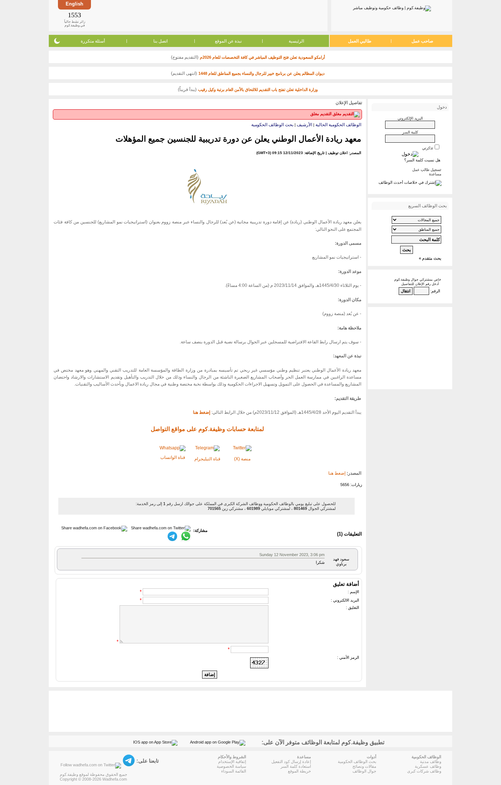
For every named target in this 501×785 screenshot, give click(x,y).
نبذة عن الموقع (228, 41)
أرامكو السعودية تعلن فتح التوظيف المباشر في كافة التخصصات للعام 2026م (262, 57)
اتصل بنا (160, 41)
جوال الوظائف (364, 771)
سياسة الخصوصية (231, 766)
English (74, 4)
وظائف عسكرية (428, 766)
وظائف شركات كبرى (424, 771)
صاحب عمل (422, 41)
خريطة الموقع (299, 771)
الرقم (435, 291)
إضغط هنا (336, 473)
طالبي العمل (360, 41)
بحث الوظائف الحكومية (272, 124)
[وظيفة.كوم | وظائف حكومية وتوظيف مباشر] (392, 7)
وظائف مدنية (430, 761)
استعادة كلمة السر (296, 766)
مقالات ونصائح (364, 766)
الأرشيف (304, 124)
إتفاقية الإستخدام (232, 761)
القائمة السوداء (233, 771)
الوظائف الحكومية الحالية (338, 124)
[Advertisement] (209, 15)
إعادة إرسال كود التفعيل (291, 761)
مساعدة (435, 174)
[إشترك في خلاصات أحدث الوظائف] (410, 182)
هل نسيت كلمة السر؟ (422, 160)
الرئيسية (296, 41)
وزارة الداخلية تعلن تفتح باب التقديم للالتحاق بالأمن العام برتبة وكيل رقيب (258, 89)
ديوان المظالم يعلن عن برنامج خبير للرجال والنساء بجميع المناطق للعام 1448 (261, 73)
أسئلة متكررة (93, 41)
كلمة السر (410, 132)
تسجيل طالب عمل (426, 170)
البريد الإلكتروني (410, 118)
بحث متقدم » (430, 258)
